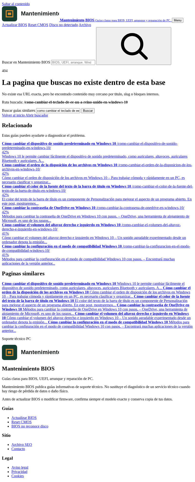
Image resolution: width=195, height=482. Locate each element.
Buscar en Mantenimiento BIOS (26, 62)
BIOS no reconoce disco (29, 426)
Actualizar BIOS (14, 25)
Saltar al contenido (16, 4)
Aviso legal (19, 467)
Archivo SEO (21, 445)
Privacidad (19, 472)
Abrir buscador (36, 115)
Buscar (88, 110)
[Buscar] (133, 46)
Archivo (85, 25)
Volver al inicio (13, 115)
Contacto (18, 449)
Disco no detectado (63, 25)
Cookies (17, 476)
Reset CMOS (38, 25)
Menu (177, 20)
